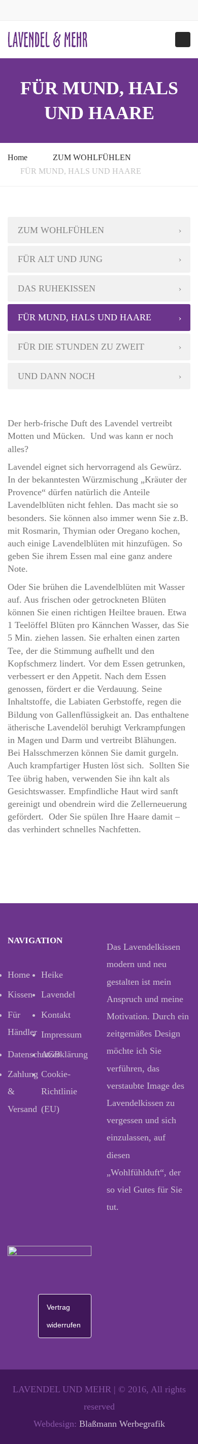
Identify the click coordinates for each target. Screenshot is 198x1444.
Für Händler (22, 1023)
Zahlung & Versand (23, 1091)
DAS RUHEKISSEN (56, 288)
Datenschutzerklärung (24, 1054)
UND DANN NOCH (56, 376)
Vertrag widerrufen (64, 1315)
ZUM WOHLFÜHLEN (92, 157)
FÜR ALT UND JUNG (60, 259)
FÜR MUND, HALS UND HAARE (84, 317)
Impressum (58, 1034)
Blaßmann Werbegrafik (122, 1424)
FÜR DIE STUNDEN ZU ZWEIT (81, 347)
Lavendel (58, 994)
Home (17, 157)
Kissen (20, 994)
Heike (52, 975)
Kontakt (56, 1015)
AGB (50, 1054)
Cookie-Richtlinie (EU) (58, 1091)
